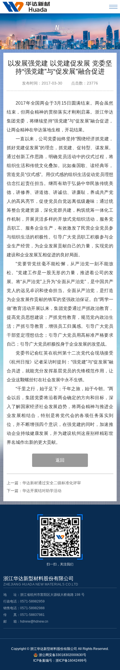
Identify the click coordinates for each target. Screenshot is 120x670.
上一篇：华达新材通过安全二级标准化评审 (44, 483)
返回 (60, 460)
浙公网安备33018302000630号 (62, 655)
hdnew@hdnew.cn (34, 621)
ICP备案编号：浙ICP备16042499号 (60, 660)
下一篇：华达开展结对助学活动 (34, 490)
